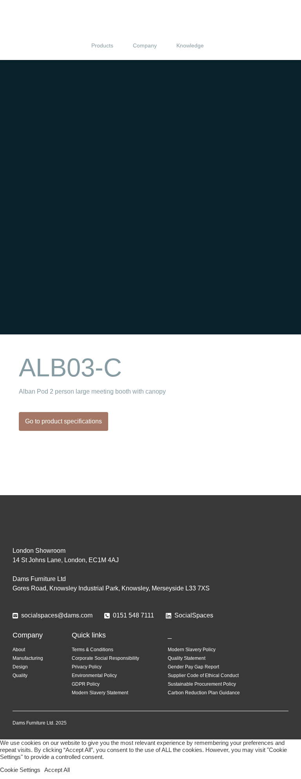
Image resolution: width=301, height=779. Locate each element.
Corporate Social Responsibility (105, 658)
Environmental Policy (94, 675)
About (19, 649)
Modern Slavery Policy (192, 649)
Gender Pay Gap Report (193, 667)
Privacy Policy (87, 667)
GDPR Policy (86, 684)
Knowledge (190, 45)
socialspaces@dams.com (56, 615)
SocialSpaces (193, 615)
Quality (20, 675)
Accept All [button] (57, 770)
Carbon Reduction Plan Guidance (204, 692)
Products (102, 45)
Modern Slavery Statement (100, 692)
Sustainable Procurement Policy (202, 684)
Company (145, 45)
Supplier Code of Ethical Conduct (203, 675)
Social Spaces (150, 21)
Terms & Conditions (92, 649)
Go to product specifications (63, 421)
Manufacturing (28, 658)
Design (20, 667)
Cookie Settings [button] (20, 770)
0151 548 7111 (133, 615)
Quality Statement (186, 658)
